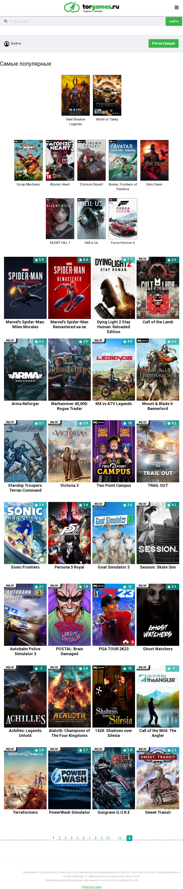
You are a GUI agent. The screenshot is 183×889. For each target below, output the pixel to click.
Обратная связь (91, 887)
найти (174, 21)
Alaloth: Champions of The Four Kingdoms (69, 730)
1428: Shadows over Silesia (113, 730)
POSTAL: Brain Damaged (72, 649)
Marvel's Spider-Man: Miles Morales (25, 322)
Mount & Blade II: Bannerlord (159, 403)
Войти (16, 43)
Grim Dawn (154, 184)
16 (120, 838)
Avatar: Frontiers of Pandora (123, 186)
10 (108, 838)
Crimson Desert (91, 184)
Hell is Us (91, 243)
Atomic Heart (60, 184)
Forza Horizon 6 (123, 243)
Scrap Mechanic (28, 184)
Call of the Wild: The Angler (157, 730)
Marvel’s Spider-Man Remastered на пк (69, 322)
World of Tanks (107, 119)
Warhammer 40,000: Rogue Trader (69, 403)
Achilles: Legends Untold (25, 730)
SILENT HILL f (60, 243)
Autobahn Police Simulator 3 (27, 649)
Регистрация (163, 43)
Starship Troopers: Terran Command (26, 485)
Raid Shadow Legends (75, 121)
